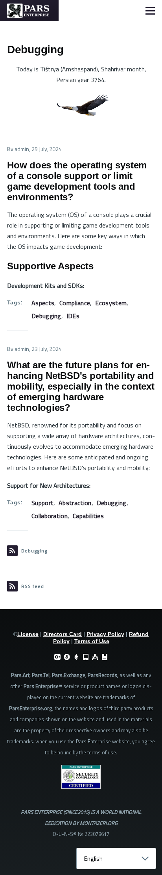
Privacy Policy (105, 634)
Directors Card (62, 634)
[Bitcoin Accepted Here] (67, 657)
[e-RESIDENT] (86, 657)
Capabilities (88, 516)
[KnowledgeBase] (105, 657)
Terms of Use (91, 641)
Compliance (74, 303)
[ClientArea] (57, 657)
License (28, 634)
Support (42, 502)
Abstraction (75, 502)
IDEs (72, 316)
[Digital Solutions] (95, 657)
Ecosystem (111, 303)
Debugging (46, 316)
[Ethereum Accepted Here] (76, 657)
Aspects (42, 303)
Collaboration (49, 516)
